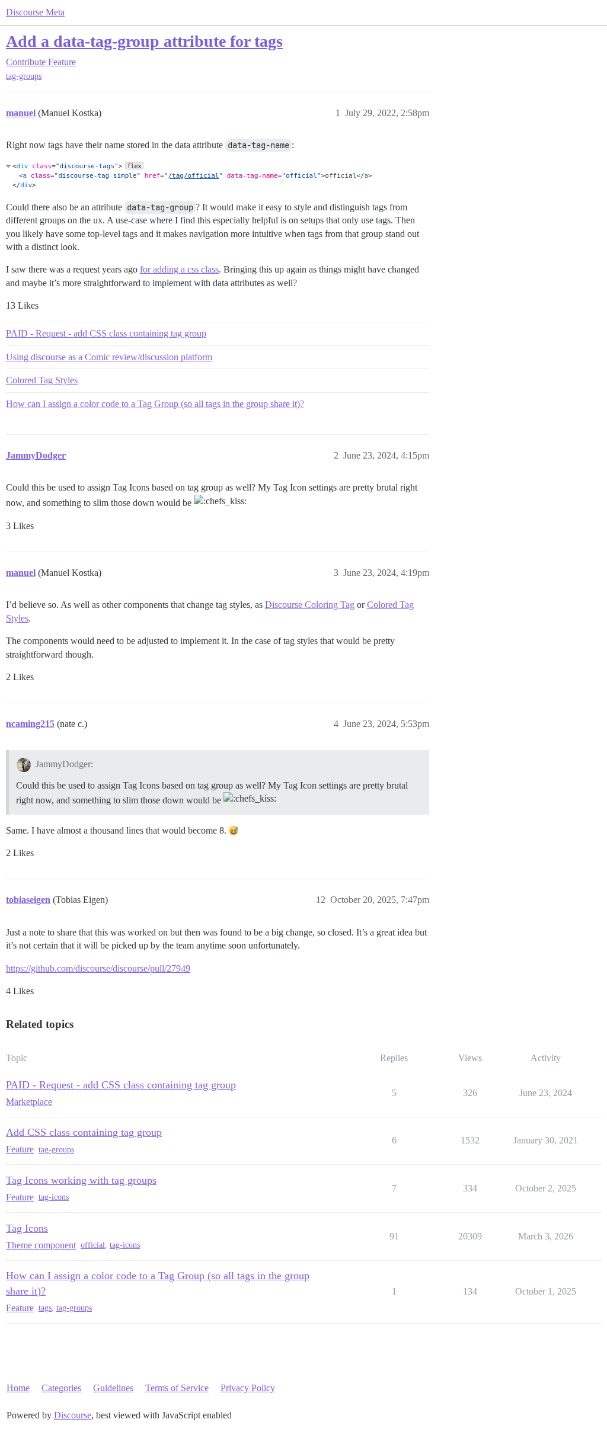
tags (45, 1307)
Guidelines (113, 1388)
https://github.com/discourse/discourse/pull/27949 (98, 968)
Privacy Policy (248, 1388)
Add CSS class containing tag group (84, 1132)
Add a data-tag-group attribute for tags (144, 41)
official (93, 1245)
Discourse (72, 1415)
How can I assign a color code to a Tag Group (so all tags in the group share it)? (155, 404)
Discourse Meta (35, 12)
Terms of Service (177, 1388)
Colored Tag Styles (42, 380)
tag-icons (54, 1197)
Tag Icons (27, 1228)
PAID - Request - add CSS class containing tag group (106, 333)
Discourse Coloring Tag (309, 605)
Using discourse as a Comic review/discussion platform (109, 357)
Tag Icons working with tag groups (81, 1180)
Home (18, 1388)
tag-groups (23, 76)
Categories (61, 1388)
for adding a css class (179, 269)
